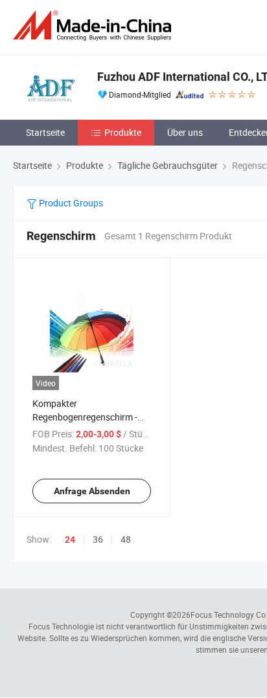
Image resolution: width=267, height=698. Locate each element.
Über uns (185, 132)
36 (98, 539)
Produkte (122, 132)
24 (70, 539)
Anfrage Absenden (92, 491)
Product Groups (70, 203)
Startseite (45, 132)
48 (126, 539)
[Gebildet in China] (94, 25)
